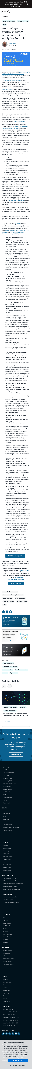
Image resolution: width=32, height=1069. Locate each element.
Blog (4, 917)
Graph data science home (10, 886)
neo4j (4, 604)
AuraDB (5, 673)
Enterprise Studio (7, 778)
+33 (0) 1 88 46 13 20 (13, 1017)
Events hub (6, 920)
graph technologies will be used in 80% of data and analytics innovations (16, 73)
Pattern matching (7, 830)
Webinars (5, 942)
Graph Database (7, 789)
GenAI (4, 816)
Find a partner (6, 953)
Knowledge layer (7, 797)
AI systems (6, 811)
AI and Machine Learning (10, 592)
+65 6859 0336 (13, 1020)
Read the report (16, 6)
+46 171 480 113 (12, 1012)
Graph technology (7, 89)
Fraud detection (8, 669)
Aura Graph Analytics (8, 772)
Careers (5, 985)
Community (6, 853)
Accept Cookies (17, 1060)
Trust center (6, 1001)
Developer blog (7, 864)
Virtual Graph (6, 803)
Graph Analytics (8, 598)
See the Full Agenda (15, 556)
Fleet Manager (7, 786)
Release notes (7, 870)
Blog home (5, 16)
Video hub (5, 939)
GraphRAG (6, 819)
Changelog (6, 851)
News (4, 24)
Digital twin (13, 673)
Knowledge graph (23, 21)
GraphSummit (6, 926)
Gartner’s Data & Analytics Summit (11, 80)
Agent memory (7, 848)
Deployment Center (8, 862)
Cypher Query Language (9, 783)
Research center (7, 937)
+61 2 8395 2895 (13, 1023)
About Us (5, 979)
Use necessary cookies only (17, 1065)
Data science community (9, 878)
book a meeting (24, 570)
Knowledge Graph (21, 601)
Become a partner (8, 950)
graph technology (8, 601)
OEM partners (6, 956)
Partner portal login (8, 958)
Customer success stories (10, 897)
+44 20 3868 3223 (10, 1014)
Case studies (6, 813)
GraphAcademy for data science (11, 889)
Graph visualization (21, 669)
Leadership (6, 993)
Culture (5, 987)
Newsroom (6, 996)
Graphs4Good (6, 990)
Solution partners (7, 961)
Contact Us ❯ (6, 1006)
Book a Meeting (16, 583)
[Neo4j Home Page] (5, 11)
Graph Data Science (9, 21)
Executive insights (8, 899)
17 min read (6, 721)
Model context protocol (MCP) (11, 827)
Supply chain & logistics (10, 666)
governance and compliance (16, 200)
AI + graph (5, 845)
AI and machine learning (21, 121)
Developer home (7, 856)
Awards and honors (8, 982)
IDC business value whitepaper (11, 902)
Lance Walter (12, 43)
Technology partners (8, 964)
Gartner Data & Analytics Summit (13, 595)
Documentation (7, 859)
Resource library (7, 934)
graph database (20, 598)
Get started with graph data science (13, 883)
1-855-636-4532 (10, 1009)
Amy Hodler (18, 223)
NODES (5, 928)
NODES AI (5, 931)
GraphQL (5, 794)
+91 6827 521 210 (11, 1025)
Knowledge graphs (8, 824)
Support (5, 998)
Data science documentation (11, 881)
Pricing (5, 800)
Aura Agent (6, 775)
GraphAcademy (7, 867)
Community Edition (8, 781)
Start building (16, 754)
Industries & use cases (9, 822)
